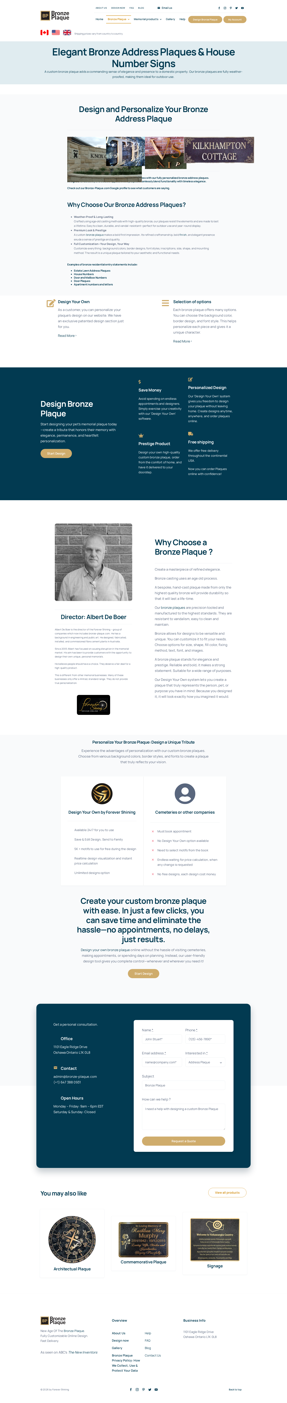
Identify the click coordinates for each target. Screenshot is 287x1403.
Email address (154, 1053)
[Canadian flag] (44, 31)
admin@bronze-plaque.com (75, 1076)
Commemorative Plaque (143, 1262)
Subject (148, 1076)
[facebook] (219, 8)
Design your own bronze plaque (105, 950)
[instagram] (225, 8)
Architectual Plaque (72, 1269)
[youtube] (242, 8)
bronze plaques (173, 607)
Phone (191, 1030)
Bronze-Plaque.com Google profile (106, 188)
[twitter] (236, 8)
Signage (215, 1266)
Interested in (196, 1053)
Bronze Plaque (74, 1331)
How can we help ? (156, 1099)
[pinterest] (231, 8)
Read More (66, 335)
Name (147, 1030)
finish (183, 235)
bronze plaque (95, 235)
